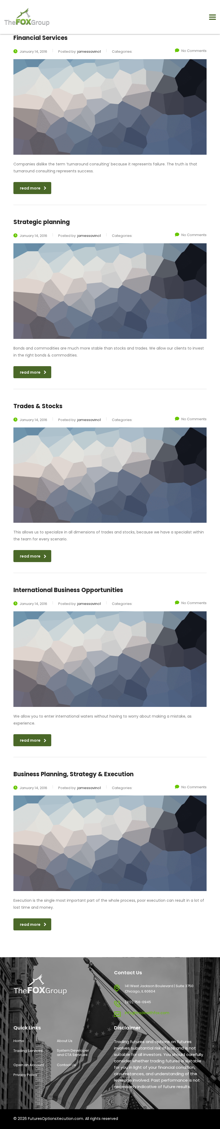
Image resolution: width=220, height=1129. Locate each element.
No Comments (194, 50)
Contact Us (66, 1065)
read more (30, 188)
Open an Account (28, 1065)
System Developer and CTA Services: (73, 1052)
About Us (64, 1041)
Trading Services (28, 1051)
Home (18, 1041)
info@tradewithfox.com (147, 1013)
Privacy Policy (25, 1075)
